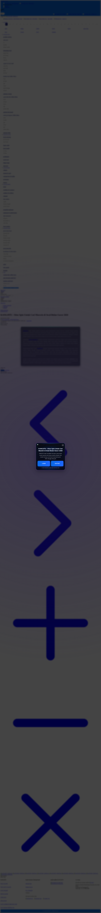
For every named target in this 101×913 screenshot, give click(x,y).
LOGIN (44, 463)
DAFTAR (57, 463)
